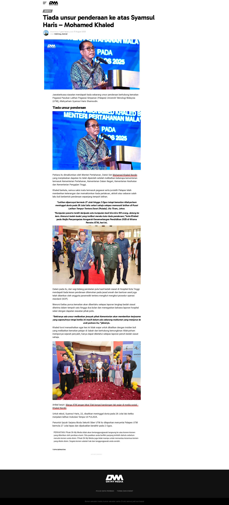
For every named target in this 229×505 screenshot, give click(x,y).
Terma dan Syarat (125, 491)
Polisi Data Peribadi (105, 491)
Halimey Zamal (60, 34)
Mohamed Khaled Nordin (125, 174)
